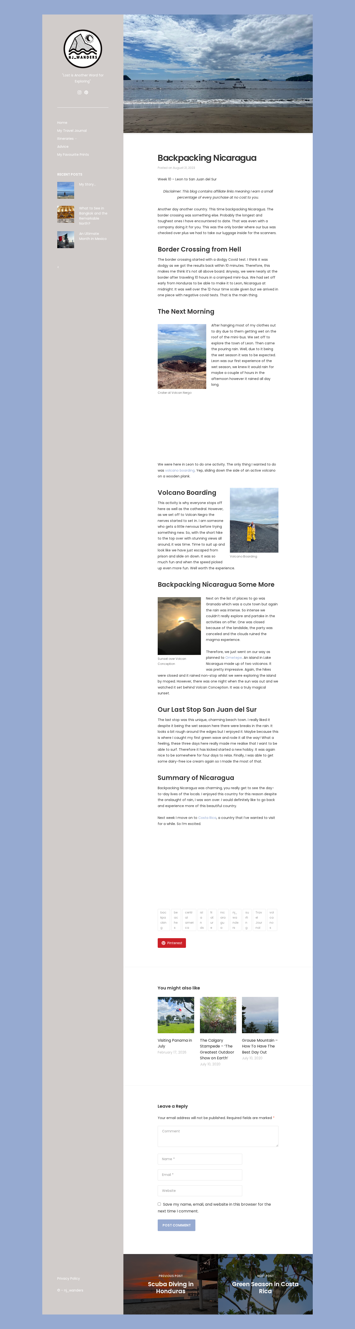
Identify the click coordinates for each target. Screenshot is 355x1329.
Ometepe (233, 657)
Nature (211, 920)
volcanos (272, 920)
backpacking (163, 920)
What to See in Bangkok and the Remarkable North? (93, 216)
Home (62, 122)
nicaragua (223, 920)
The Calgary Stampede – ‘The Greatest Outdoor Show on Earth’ (217, 1049)
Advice (63, 146)
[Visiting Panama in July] (176, 1016)
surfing (247, 920)
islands (202, 920)
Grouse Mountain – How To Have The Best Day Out (260, 1046)
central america (189, 920)
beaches (176, 920)
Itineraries (65, 138)
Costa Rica (207, 817)
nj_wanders (235, 920)
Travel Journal (259, 920)
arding (189, 470)
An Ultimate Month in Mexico (93, 236)
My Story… (87, 184)
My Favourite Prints (73, 154)
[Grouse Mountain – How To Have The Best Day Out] (260, 1016)
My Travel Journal (72, 130)
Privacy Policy (68, 1278)
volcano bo (174, 470)
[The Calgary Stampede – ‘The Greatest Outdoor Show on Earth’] (218, 1016)
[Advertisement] (83, 372)
